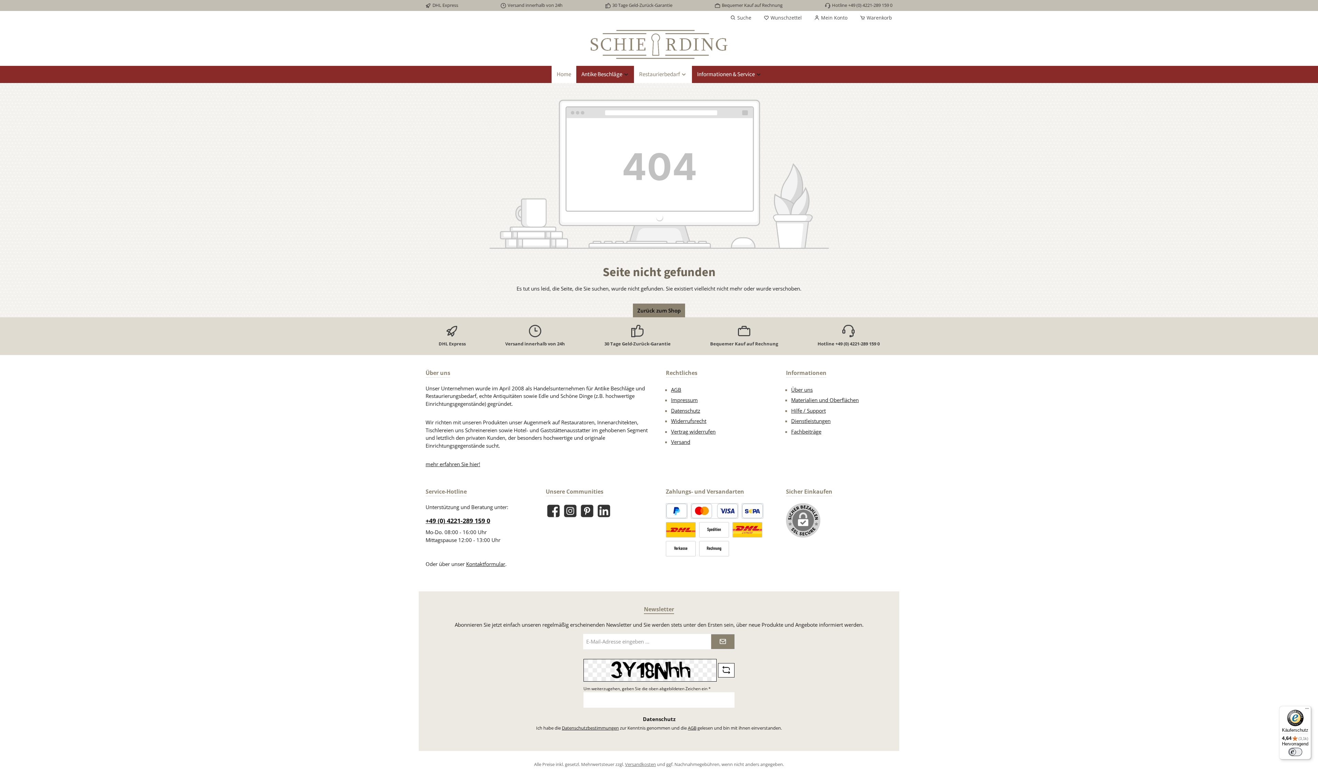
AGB (676, 389)
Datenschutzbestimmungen (590, 728)
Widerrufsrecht (688, 420)
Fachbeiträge (806, 431)
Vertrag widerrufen (693, 431)
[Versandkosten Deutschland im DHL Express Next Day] (747, 530)
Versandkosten (640, 764)
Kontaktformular (485, 564)
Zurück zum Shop (659, 310)
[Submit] (723, 641)
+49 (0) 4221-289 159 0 (458, 521)
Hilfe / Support (808, 410)
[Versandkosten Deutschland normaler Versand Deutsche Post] (681, 530)
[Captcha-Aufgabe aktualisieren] (726, 670)
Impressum (684, 400)
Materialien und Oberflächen (825, 400)
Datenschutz (685, 410)
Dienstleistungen (811, 420)
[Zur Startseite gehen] (659, 44)
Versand (680, 441)
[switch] (1295, 752)
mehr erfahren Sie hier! (453, 464)
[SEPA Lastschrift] (752, 511)
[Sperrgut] (714, 530)
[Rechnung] (714, 548)
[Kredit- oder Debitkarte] (714, 511)
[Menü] (1307, 710)
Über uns (802, 389)
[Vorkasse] (681, 548)
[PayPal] (676, 511)
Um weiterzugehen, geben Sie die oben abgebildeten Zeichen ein (647, 689)
